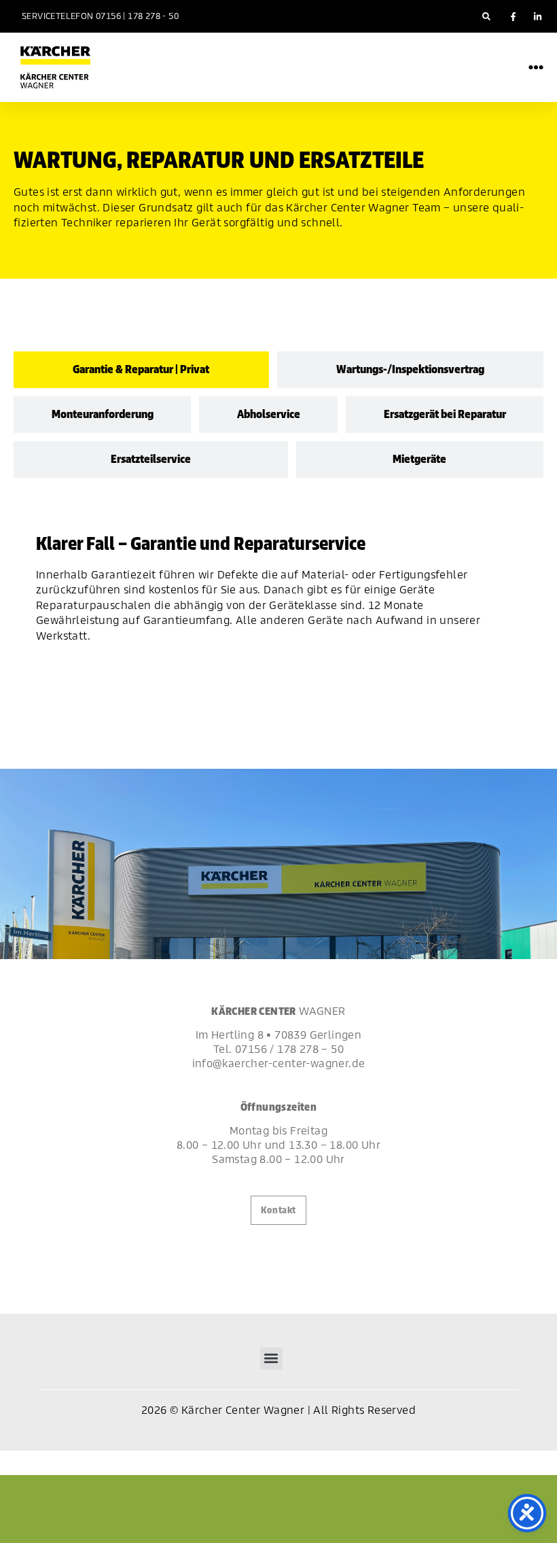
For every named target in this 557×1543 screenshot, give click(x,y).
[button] (486, 16)
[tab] (141, 369)
